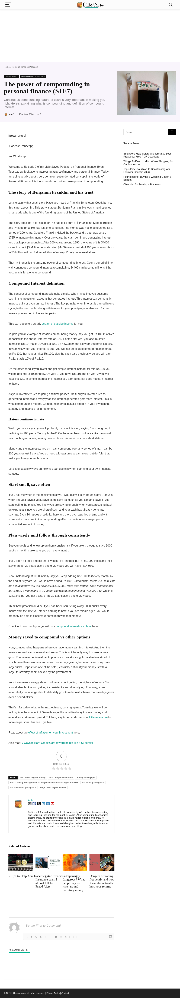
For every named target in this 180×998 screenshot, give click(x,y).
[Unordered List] (51, 937)
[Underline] (36, 937)
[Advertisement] (90, 36)
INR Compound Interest (61, 777)
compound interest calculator (74, 626)
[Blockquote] (56, 937)
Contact (65, 993)
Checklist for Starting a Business (142, 184)
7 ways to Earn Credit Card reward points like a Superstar (57, 742)
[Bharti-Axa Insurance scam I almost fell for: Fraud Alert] (48, 856)
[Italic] (31, 937)
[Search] (170, 4)
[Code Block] (61, 937)
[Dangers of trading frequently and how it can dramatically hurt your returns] (101, 856)
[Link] (65, 937)
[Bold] (26, 937)
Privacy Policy (53, 993)
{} (70, 936)
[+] (75, 936)
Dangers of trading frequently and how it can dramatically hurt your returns (101, 881)
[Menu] (8, 4)
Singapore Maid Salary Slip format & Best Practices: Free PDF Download (147, 155)
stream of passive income (57, 323)
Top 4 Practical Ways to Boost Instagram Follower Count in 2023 (146, 170)
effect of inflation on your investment (50, 732)
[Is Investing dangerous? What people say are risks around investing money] (75, 856)
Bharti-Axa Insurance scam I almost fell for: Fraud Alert (46, 881)
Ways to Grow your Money (53, 787)
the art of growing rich (93, 782)
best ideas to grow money (33, 777)
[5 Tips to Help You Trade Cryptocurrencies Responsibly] (20, 856)
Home (7, 67)
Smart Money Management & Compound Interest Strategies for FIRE (44, 782)
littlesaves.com (98, 717)
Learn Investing (11, 76)
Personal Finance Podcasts (25, 67)
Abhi (11, 114)
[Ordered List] (46, 937)
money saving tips (86, 777)
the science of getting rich (23, 787)
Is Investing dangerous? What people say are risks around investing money (74, 883)
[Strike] (41, 937)
